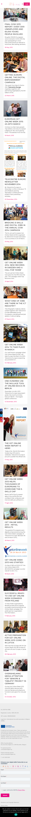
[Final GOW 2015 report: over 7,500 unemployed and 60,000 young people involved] (15, 15)
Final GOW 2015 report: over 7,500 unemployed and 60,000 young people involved (14, 29)
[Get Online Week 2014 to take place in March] (15, 333)
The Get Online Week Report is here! (13, 445)
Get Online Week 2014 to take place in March (15, 347)
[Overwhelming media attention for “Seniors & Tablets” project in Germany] (15, 665)
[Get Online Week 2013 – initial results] (15, 514)
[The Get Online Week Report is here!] (15, 423)
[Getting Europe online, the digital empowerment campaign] (15, 62)
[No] (29, 812)
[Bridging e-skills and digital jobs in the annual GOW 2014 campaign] (15, 212)
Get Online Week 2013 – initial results (14, 524)
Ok (16, 814)
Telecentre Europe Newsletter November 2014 (15, 181)
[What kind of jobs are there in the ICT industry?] (15, 292)
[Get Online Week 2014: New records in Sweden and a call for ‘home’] (15, 253)
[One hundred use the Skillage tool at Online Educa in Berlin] (15, 373)
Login (26, 4)
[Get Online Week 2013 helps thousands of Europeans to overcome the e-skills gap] (15, 470)
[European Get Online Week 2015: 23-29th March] (15, 108)
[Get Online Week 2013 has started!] (15, 551)
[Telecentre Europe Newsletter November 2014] (15, 158)
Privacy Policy (4, 805)
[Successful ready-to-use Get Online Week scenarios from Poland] (15, 585)
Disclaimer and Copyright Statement (10, 802)
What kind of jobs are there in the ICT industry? (15, 303)
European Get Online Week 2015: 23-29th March (14, 121)
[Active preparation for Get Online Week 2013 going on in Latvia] (15, 627)
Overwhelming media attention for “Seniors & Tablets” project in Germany (15, 679)
